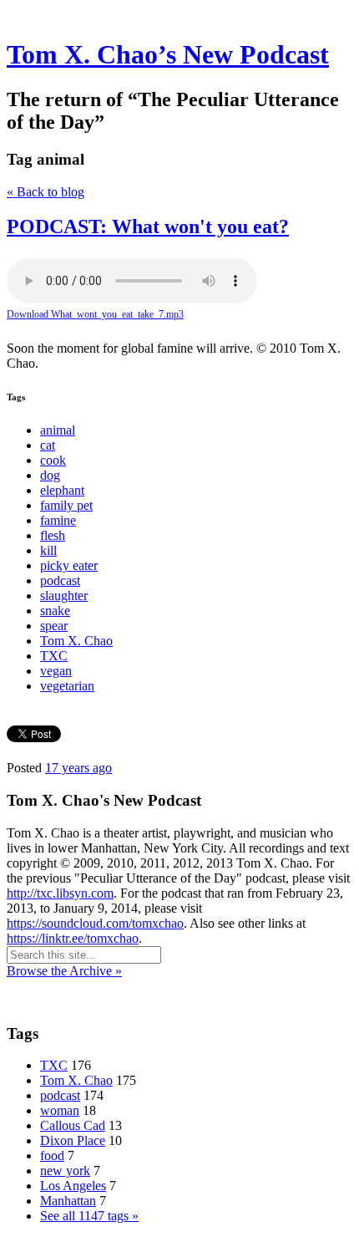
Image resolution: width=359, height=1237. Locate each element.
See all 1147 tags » (89, 1216)
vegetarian (67, 686)
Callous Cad (72, 1125)
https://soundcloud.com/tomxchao (95, 923)
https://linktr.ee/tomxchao (73, 938)
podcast (60, 580)
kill (48, 550)
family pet (66, 505)
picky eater (69, 565)
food (52, 1155)
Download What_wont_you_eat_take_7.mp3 (95, 314)
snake (55, 610)
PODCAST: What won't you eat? (148, 226)
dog (50, 475)
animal (57, 430)
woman (59, 1110)
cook (53, 460)
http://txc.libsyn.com (60, 893)
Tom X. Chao (76, 641)
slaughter (64, 595)
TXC (54, 656)
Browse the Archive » (64, 971)
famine (58, 520)
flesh (52, 535)
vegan (56, 671)
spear (54, 625)
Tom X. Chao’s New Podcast (168, 54)
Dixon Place (72, 1140)
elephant (62, 490)
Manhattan (68, 1201)
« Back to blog (45, 192)
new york (65, 1170)
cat (47, 445)
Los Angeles (73, 1185)
